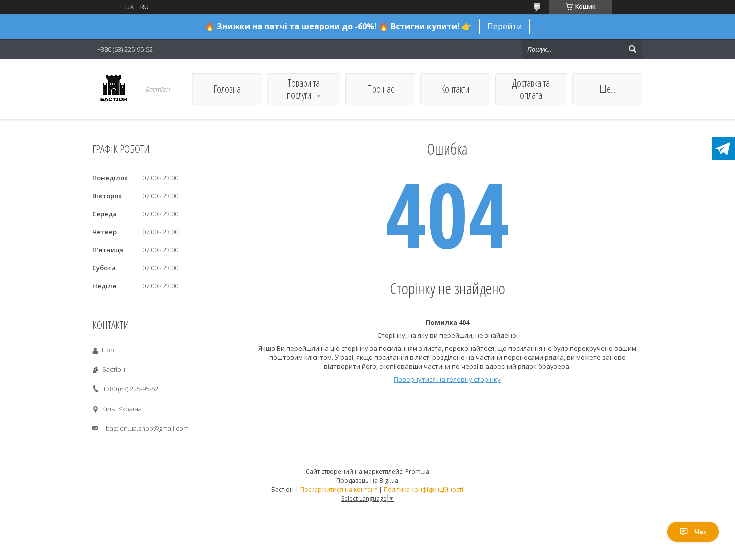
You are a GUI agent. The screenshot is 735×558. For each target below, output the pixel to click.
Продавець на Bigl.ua (367, 480)
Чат (700, 532)
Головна (227, 89)
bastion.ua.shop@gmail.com (147, 428)
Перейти (505, 26)
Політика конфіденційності (424, 490)
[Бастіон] (113, 89)
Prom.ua (418, 472)
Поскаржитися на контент (339, 490)
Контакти (455, 89)
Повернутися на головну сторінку (447, 379)
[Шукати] (632, 50)
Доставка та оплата (531, 89)
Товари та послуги (303, 89)
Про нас (380, 89)
